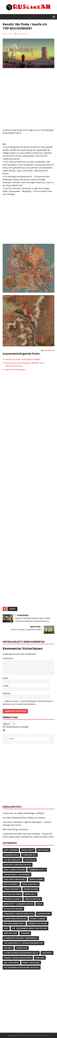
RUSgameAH (22, 34)
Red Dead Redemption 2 (14, 923)
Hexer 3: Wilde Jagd (31, 963)
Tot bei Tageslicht (12, 860)
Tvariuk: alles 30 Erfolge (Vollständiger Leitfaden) (23, 813)
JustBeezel (49, 350)
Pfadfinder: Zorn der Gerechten (19, 914)
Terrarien (25, 933)
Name (5, 678)
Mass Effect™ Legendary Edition (18, 904)
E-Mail (5, 685)
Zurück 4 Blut (27, 850)
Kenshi (12, 609)
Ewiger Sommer (36, 879)
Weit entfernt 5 (11, 884)
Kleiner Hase (21, 948)
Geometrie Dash (31, 889)
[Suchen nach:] (28, 739)
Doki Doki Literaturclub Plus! (17, 865)
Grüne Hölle (30, 894)
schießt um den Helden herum (18, 958)
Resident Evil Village (37, 923)
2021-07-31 (9, 34)
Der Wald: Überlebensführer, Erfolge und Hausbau (24, 817)
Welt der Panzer (11, 963)
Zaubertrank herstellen (15, 919)
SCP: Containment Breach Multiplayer (29, 928)
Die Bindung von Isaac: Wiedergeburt (21, 938)
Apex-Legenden (10, 850)
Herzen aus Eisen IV (12, 899)
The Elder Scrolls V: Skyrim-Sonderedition (23, 943)
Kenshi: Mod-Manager (15, 369)
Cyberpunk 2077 (29, 855)
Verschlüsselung (33, 899)
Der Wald (8, 948)
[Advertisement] (28, 99)
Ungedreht (47, 953)
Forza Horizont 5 (12, 889)
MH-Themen (44, 1035)
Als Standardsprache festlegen (16, 727)
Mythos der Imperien (13, 909)
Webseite (7, 693)
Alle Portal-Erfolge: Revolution (15, 829)
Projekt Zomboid (38, 919)
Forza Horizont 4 (30, 884)
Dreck (39, 904)
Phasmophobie (43, 914)
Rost (6, 928)
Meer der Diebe (10, 933)
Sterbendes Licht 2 (37, 870)
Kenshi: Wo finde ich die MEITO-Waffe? (23, 359)
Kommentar (8, 658)
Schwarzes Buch (11, 855)
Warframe (39, 958)
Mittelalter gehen (12, 894)
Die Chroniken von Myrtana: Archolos (21, 967)
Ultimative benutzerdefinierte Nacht (21, 953)
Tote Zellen (29, 860)
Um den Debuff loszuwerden (17, 874)
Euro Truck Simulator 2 (15, 879)
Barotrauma (43, 850)
